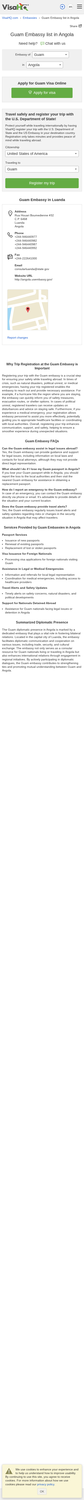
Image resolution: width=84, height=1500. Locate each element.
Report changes (17, 337)
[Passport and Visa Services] (15, 7)
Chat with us (55, 43)
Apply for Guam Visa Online (42, 83)
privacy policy (45, 1484)
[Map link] (27, 309)
